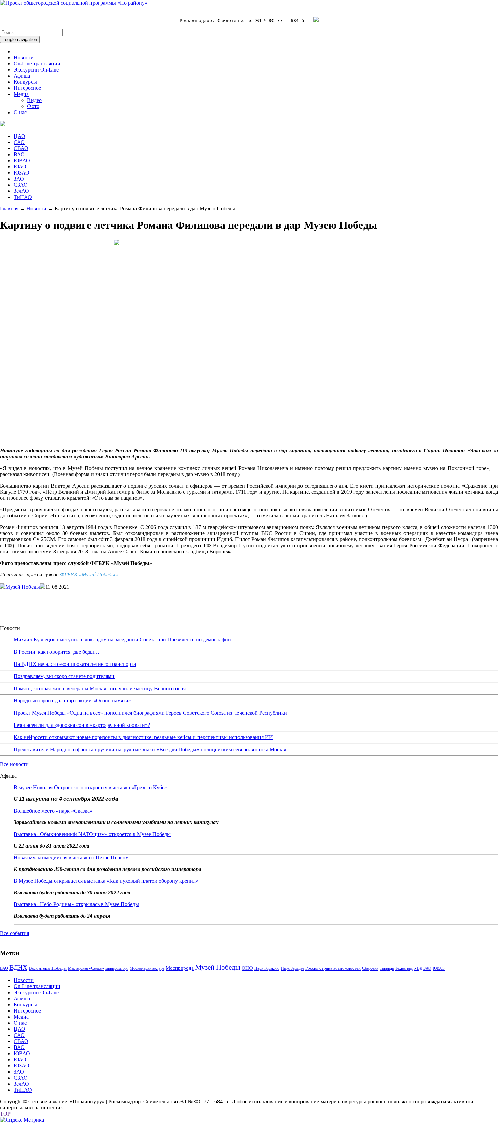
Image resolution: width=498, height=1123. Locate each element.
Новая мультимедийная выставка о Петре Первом (71, 857)
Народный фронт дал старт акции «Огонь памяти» (72, 700)
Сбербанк (370, 968)
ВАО (19, 154)
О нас (20, 112)
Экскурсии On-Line (36, 70)
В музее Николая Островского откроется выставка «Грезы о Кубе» (90, 787)
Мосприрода (180, 968)
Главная (9, 208)
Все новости (14, 764)
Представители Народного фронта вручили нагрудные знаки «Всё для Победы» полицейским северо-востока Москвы (151, 749)
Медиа (21, 94)
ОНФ (247, 968)
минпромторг (116, 968)
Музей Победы (22, 587)
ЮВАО (22, 160)
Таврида (387, 968)
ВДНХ (18, 967)
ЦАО (19, 136)
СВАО (21, 148)
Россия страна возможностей (333, 968)
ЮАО (20, 166)
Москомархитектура (147, 968)
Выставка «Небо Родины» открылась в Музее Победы (76, 904)
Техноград (404, 968)
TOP (5, 1114)
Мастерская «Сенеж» (86, 968)
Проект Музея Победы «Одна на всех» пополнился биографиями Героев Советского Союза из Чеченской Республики (150, 713)
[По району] (73, 3)
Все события (14, 933)
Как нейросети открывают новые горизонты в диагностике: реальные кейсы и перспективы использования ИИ (143, 737)
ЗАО (19, 179)
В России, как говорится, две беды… (56, 652)
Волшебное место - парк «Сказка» (53, 811)
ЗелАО (21, 191)
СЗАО (21, 185)
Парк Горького (266, 968)
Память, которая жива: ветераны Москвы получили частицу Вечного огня (100, 688)
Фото (33, 106)
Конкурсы (25, 82)
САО (19, 142)
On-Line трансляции (37, 63)
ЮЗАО (21, 173)
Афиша (22, 76)
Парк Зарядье (292, 968)
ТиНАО (23, 197)
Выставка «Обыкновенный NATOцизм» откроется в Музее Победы (92, 834)
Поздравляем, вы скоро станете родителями (64, 676)
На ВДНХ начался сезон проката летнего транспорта (75, 664)
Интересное (27, 88)
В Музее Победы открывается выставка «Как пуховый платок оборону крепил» (106, 881)
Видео (34, 100)
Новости (24, 57)
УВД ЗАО (422, 968)
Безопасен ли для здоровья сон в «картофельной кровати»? (82, 725)
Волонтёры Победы (48, 968)
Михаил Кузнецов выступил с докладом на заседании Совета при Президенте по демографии (122, 639)
